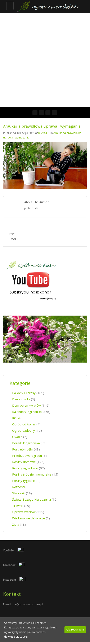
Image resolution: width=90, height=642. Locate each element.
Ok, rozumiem (75, 629)
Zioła (15, 524)
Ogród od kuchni (24, 424)
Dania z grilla (21, 399)
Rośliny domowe (24, 462)
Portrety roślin (22, 449)
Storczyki (18, 493)
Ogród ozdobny (23, 430)
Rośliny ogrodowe (25, 468)
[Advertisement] (45, 60)
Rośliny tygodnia (24, 480)
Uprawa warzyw (24, 512)
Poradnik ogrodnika (26, 443)
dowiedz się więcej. (16, 636)
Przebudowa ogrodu (27, 455)
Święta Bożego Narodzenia (31, 499)
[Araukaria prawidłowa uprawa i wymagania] (45, 165)
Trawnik (17, 506)
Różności (18, 487)
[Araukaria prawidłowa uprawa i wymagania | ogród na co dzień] (47, 6)
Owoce (17, 437)
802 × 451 (44, 133)
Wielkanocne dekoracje (28, 518)
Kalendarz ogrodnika (27, 412)
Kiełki (16, 418)
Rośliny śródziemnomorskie (31, 474)
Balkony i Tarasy (24, 393)
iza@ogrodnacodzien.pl (28, 604)
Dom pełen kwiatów (26, 405)
